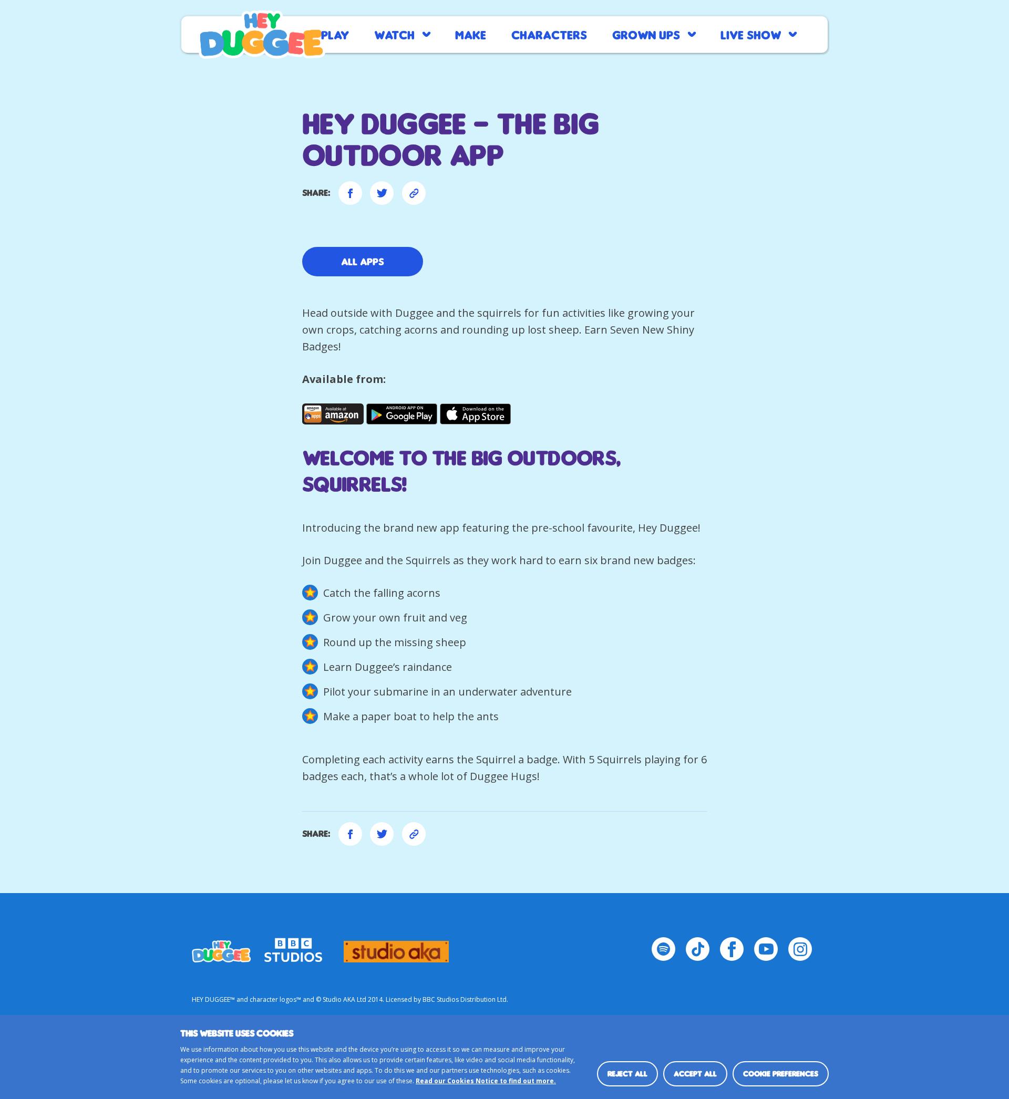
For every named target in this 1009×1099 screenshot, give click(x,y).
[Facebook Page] (732, 949)
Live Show (750, 34)
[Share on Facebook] (350, 193)
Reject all (627, 1073)
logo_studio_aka (396, 946)
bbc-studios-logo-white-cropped (293, 946)
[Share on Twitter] (382, 193)
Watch (394, 34)
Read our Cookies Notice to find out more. (486, 1080)
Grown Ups (646, 34)
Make (470, 34)
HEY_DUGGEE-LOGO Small (221, 946)
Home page (261, 34)
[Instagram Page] (800, 949)
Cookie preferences (780, 1073)
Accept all (695, 1073)
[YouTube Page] (766, 949)
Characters (549, 34)
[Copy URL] (414, 193)
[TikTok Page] (697, 949)
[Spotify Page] (663, 949)
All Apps (362, 261)
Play (335, 34)
